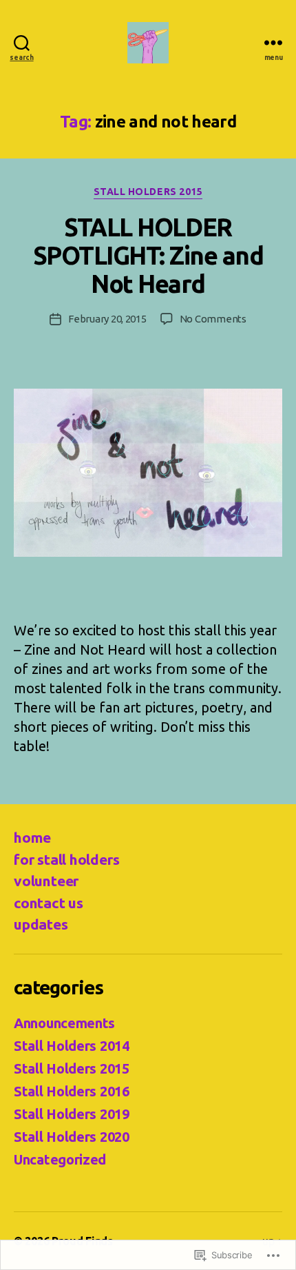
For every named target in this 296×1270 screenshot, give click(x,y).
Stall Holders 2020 (71, 1137)
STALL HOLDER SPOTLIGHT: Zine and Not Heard (148, 255)
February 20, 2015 (107, 319)
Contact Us (48, 902)
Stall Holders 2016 (71, 1091)
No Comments (213, 319)
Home (32, 837)
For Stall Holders (66, 859)
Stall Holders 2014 (71, 1046)
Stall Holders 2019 (71, 1114)
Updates (41, 924)
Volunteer (46, 880)
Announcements (64, 1023)
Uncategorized (60, 1159)
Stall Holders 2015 (148, 191)
